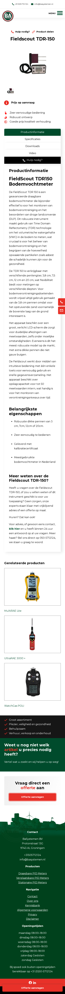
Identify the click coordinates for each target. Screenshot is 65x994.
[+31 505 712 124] (61, 302)
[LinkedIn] (34, 982)
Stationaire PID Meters (32, 882)
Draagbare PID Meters (32, 873)
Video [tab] (32, 153)
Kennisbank (32, 905)
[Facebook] (30, 982)
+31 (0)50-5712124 (42, 971)
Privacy (32, 914)
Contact (32, 896)
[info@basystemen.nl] (61, 310)
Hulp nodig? (22, 31)
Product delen (45, 31)
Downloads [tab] (32, 146)
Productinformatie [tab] (32, 132)
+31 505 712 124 (21, 4)
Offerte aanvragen (32, 988)
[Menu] (56, 13)
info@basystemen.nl (43, 4)
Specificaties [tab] (32, 139)
